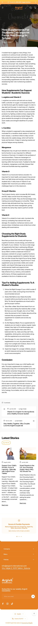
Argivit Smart (30, 249)
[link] (16, 568)
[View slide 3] (21, 536)
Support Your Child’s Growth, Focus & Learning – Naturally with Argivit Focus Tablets (9, 469)
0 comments (7, 402)
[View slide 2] (19, 536)
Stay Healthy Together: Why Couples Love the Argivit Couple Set (17, 425)
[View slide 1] (17, 536)
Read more (5, 505)
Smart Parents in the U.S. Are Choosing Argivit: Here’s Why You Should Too (27, 468)
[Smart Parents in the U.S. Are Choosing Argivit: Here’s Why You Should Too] (28, 453)
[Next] (35, 2)
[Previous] (2, 2)
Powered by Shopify (27, 623)
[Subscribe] (33, 596)
